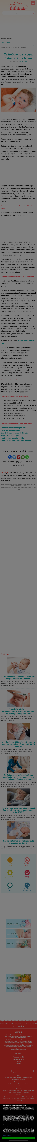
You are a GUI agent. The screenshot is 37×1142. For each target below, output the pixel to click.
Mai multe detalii (25, 1111)
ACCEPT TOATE (18, 1138)
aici (16, 1119)
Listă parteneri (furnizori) (7, 1135)
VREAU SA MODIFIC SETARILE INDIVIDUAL (18, 1140)
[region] (18, 1123)
